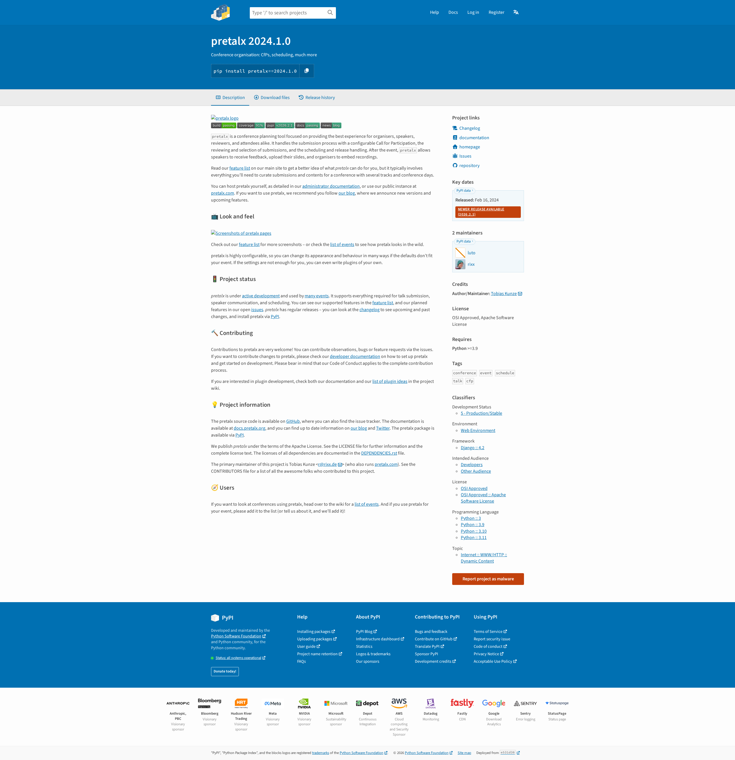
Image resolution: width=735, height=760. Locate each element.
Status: (238, 658)
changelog (369, 310)
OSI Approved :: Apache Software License (483, 498)
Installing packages (313, 632)
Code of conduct (488, 646)
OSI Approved (474, 488)
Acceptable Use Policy (493, 661)
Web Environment (478, 430)
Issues (465, 156)
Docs (453, 12)
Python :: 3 (471, 518)
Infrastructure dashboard (378, 639)
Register (496, 12)
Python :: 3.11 (474, 537)
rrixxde (327, 464)
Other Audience (476, 471)
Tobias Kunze (504, 293)
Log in (473, 12)
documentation (474, 138)
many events (317, 296)
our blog (347, 193)
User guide (306, 646)
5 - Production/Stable (481, 413)
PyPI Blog (364, 632)
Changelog (469, 128)
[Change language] (516, 12)
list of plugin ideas (389, 381)
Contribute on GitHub (433, 639)
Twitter (383, 428)
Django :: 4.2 (472, 448)
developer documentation (355, 356)
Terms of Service (488, 632)
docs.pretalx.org (249, 428)
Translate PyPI (427, 646)
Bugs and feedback (431, 632)
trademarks (320, 752)
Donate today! (225, 671)
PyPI (275, 316)
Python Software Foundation (236, 636)
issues (257, 310)
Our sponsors (367, 661)
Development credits (433, 661)
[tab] (230, 98)
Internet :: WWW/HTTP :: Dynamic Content (484, 558)
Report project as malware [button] (488, 579)
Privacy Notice (486, 654)
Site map (464, 752)
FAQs (301, 661)
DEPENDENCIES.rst (379, 453)
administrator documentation (331, 186)
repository (469, 165)
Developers (472, 465)
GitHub (293, 421)
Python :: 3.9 (472, 524)
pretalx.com (222, 193)
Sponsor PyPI (426, 654)
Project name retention (317, 654)
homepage (469, 147)
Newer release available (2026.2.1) (481, 212)
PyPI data (464, 190)
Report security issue (492, 639)
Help (434, 12)
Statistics (364, 646)
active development (261, 296)
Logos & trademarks (373, 654)
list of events (342, 244)
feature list (239, 168)
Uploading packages (314, 639)
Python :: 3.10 (474, 531)
